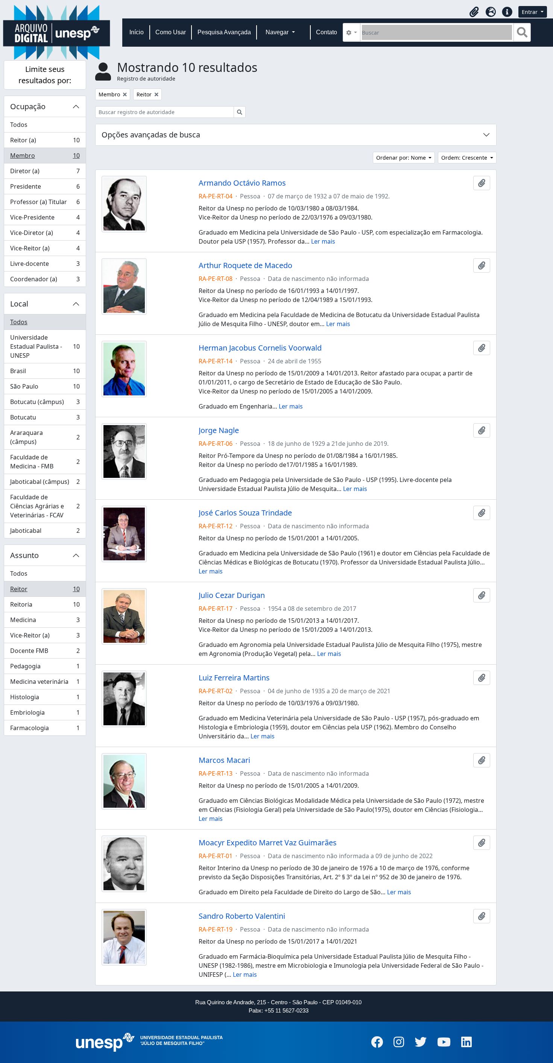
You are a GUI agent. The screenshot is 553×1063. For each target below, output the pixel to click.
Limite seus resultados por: (44, 74)
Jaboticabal (45, 532)
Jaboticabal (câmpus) (45, 483)
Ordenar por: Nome (401, 157)
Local (19, 304)
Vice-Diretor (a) (45, 235)
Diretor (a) (45, 173)
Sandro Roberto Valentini (242, 916)
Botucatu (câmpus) (45, 404)
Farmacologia (45, 729)
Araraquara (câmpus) (45, 437)
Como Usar (170, 32)
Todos (18, 124)
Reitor (45, 591)
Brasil (45, 373)
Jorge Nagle (219, 430)
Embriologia (45, 714)
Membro (45, 157)
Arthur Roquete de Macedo (245, 265)
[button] (474, 12)
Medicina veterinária (45, 683)
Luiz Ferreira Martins (234, 677)
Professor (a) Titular (45, 204)
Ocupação (28, 106)
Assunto (24, 555)
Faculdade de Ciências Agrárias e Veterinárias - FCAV (45, 506)
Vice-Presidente (45, 219)
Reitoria (45, 606)
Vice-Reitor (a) (45, 250)
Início (136, 32)
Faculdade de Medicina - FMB (45, 461)
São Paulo (45, 388)
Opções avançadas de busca (151, 135)
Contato (326, 32)
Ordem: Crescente (465, 157)
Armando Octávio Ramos (242, 183)
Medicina (45, 622)
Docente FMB (45, 653)
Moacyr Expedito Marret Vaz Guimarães (268, 842)
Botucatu (45, 419)
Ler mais (323, 241)
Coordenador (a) (45, 281)
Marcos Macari (224, 760)
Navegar (278, 32)
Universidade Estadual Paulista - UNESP (45, 346)
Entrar (530, 11)
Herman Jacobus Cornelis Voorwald (260, 347)
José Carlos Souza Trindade (245, 512)
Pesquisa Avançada (224, 32)
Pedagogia (45, 668)
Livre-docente (45, 265)
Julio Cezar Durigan (232, 595)
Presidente (45, 188)
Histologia (45, 699)
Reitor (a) (45, 142)
